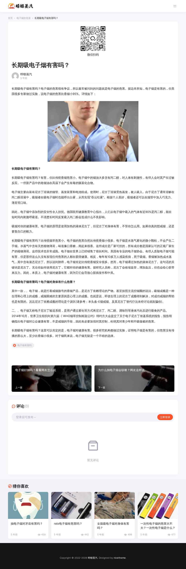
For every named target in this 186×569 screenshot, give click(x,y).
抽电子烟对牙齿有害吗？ (27, 523)
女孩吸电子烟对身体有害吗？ (113, 526)
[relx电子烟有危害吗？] (71, 505)
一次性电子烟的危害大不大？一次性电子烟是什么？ (157, 526)
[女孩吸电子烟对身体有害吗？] (114, 505)
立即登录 (165, 417)
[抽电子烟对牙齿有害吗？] (28, 505)
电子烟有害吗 (24, 345)
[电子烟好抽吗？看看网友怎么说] (52, 378)
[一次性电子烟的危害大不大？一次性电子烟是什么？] (158, 505)
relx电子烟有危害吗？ (68, 523)
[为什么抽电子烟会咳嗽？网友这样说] (134, 378)
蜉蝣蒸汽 (92, 557)
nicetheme (120, 557)
